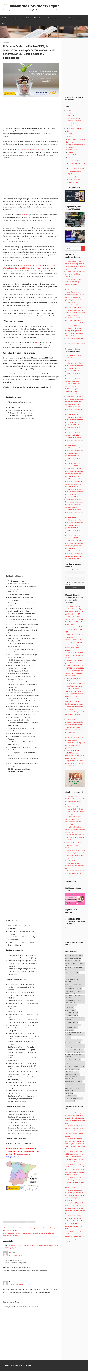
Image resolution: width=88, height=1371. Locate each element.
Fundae (35, 342)
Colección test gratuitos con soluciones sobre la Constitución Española (74, 655)
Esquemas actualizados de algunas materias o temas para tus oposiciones (74, 763)
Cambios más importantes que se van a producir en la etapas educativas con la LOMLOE (75, 340)
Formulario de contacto (55, 18)
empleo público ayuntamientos (74, 1052)
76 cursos (25, 215)
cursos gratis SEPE (71, 1022)
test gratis (69, 1093)
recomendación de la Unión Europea (32, 149)
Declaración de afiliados (74, 118)
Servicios (69, 18)
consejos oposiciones (71, 972)
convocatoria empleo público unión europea (73, 985)
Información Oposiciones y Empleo (34, 6)
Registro (4, 23)
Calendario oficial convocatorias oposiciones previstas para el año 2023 (73, 317)
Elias (10, 1252)
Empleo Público (72, 155)
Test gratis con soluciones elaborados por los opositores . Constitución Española (74, 729)
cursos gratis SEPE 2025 (72, 1025)
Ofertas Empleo (39, 18)
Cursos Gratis (26, 18)
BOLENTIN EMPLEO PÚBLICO (73, 958)
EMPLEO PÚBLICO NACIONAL (72, 1042)
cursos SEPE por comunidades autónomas (73, 1033)
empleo (67, 1037)
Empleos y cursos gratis (74, 792)
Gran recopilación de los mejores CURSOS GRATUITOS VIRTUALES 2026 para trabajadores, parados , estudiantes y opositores (73, 389)
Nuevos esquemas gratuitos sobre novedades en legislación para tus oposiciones (74, 673)
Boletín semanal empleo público (74, 964)
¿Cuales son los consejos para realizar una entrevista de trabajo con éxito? (75, 837)
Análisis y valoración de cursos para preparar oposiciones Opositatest (75, 273)
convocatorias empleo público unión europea (73, 1001)
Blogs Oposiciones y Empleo (76, 144)
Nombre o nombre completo (72, 570)
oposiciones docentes (72, 1074)
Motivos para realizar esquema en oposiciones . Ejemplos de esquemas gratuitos (74, 701)
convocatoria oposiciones (73, 988)
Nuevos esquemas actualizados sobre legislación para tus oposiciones (74, 737)
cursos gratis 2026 (71, 1015)
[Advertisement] (31, 112)
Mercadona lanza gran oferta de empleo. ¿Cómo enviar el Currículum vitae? (74, 857)
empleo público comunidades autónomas (73, 1055)
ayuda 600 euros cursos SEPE (74, 955)
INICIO (4, 18)
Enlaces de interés (75, 161)
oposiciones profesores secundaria (71, 1078)
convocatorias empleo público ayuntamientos (73, 992)
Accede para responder (10, 1275)
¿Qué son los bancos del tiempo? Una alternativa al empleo (73, 845)
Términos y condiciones (74, 179)
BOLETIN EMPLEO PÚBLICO (72, 960)
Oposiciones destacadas (77, 168)
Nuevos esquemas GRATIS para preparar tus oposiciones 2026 (74, 629)
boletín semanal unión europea (74, 968)
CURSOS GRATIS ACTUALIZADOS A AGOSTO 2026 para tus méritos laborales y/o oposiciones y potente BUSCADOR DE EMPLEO (75, 801)
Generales (71, 157)
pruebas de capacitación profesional (72, 1089)
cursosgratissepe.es (12, 1157)
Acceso (80, 18)
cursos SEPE (31, 1222)
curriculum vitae (70, 1005)
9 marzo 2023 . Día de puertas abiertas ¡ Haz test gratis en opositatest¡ (75, 745)
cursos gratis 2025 (71, 1012)
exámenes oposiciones (72, 1069)
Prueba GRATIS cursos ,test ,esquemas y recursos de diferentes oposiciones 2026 (74, 637)
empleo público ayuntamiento (74, 1049)
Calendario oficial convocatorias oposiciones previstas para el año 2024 (73, 304)
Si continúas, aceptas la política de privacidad (75, 583)
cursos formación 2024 (20, 1222)
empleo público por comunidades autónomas (74, 1063)
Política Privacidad (72, 182)
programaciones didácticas (73, 1081)
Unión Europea (70, 1101)
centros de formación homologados (31, 265)
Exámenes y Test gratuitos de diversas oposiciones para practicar (74, 714)
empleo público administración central (73, 1046)
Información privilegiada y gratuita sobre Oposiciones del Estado (74, 357)
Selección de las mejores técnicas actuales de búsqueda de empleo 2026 (75, 829)
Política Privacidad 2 (73, 126)
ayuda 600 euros (8, 1222)
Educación (71, 152)
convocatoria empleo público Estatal (73, 980)
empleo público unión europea (74, 1066)
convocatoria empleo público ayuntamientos (73, 976)
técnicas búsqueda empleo (73, 1098)
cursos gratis (70, 1010)
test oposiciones (70, 1095)
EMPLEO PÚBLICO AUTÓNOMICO (73, 1040)
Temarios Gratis (71, 177)
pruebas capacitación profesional (74, 1085)
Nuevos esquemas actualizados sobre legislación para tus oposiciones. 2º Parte (74, 722)
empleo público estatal (72, 1059)
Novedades (13, 18)
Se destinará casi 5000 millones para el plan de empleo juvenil (74, 865)
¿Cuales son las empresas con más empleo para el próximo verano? (75, 873)
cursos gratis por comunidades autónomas (74, 1019)
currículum (69, 1007)
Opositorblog (71, 881)
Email (66, 576)
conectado (19, 1307)
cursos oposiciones (71, 1027)
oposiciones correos (71, 1071)
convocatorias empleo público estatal (73, 996)
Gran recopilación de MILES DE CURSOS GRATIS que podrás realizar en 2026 (74, 811)
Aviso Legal (70, 113)
